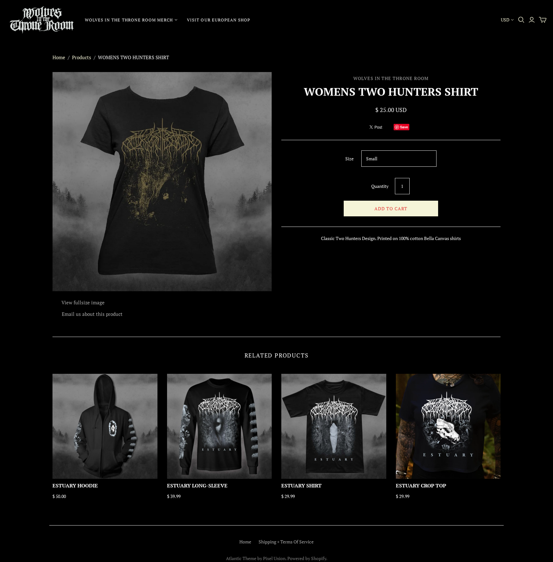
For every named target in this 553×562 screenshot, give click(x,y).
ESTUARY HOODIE (75, 485)
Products (81, 57)
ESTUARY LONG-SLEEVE (197, 485)
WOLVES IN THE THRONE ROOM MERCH (129, 20)
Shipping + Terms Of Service (286, 542)
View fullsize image (83, 302)
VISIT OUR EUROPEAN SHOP (218, 20)
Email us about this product (92, 314)
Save (404, 126)
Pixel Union (274, 558)
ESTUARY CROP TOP (421, 485)
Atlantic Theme (241, 558)
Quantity (380, 186)
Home (58, 57)
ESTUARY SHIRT (301, 485)
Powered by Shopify (306, 558)
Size (349, 159)
